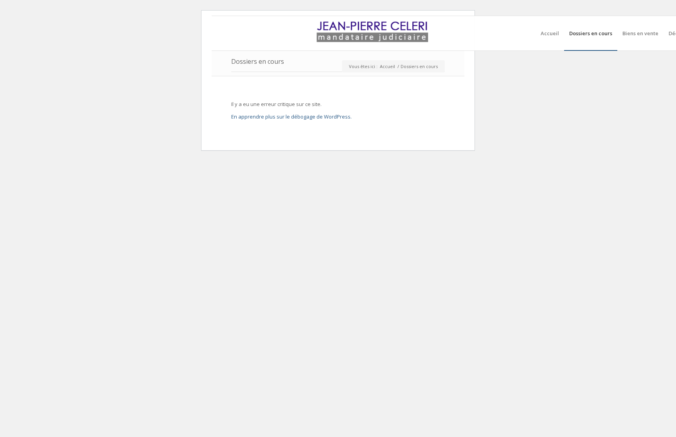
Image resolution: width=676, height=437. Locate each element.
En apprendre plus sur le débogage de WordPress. (291, 116)
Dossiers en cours (257, 61)
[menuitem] (550, 33)
